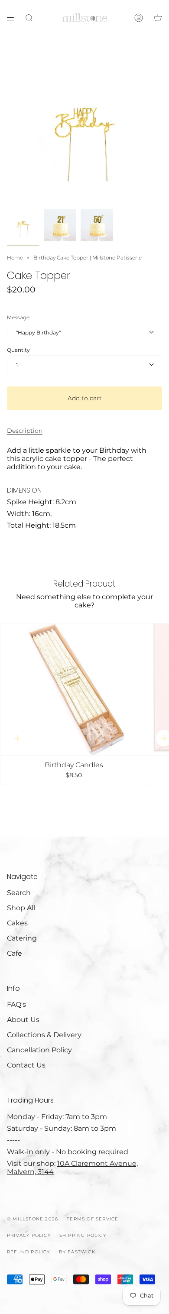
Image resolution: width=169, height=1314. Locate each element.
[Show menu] (13, 17)
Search (19, 893)
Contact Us (26, 1065)
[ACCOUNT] (138, 18)
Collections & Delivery (44, 1035)
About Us (23, 1020)
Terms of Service (92, 1219)
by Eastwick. (78, 1252)
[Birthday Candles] (73, 689)
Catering (22, 938)
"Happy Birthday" (38, 332)
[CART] (157, 18)
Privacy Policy (29, 1235)
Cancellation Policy (39, 1050)
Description (24, 431)
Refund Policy (28, 1252)
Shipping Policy (82, 1235)
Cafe (14, 953)
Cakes (17, 923)
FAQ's (16, 1004)
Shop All (21, 908)
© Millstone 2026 (32, 1219)
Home (15, 257)
